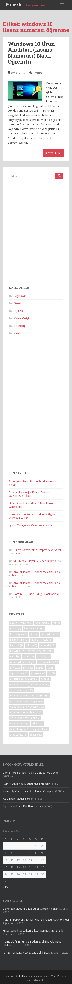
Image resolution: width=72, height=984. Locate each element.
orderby (43, 656)
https (47, 639)
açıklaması (43, 623)
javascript (47, 645)
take (45, 678)
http (35, 639)
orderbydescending (22, 662)
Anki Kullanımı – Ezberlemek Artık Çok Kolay (34, 573)
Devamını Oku (53, 152)
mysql (15, 656)
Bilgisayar (20, 296)
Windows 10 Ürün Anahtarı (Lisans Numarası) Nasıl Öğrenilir (31, 52)
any (13, 623)
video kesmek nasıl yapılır (25, 712)
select (15, 667)
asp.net (26, 623)
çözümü (36, 734)
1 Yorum (37, 73)
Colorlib (20, 976)
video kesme (18, 684)
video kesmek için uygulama (27, 706)
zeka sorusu (18, 734)
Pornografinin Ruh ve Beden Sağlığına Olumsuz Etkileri (32, 515)
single (28, 667)
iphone (31, 645)
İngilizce (19, 311)
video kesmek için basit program (29, 695)
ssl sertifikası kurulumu (24, 678)
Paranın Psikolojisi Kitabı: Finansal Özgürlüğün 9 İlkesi (29, 493)
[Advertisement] (36, 234)
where (37, 723)
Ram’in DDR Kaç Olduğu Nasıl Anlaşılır (36, 594)
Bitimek (25, 4)
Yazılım (18, 333)
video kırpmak (19, 723)
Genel (17, 303)
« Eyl (5, 887)
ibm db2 (16, 645)
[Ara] (59, 176)
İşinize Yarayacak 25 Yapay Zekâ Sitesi (32, 525)
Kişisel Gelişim (22, 318)
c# (57, 623)
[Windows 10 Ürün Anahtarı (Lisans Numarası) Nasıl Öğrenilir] (25, 91)
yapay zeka (40, 729)
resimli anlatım (48, 662)
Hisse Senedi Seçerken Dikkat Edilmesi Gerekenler (32, 504)
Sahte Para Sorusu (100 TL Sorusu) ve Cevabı (31, 772)
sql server (38, 673)
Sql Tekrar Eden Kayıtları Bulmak (23, 806)
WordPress (57, 976)
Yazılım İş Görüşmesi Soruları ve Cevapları (29, 791)
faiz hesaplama (34, 628)
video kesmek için (21, 690)
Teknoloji (19, 326)
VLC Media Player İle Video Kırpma (34, 561)
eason (17, 553)
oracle (28, 656)
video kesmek (40, 684)
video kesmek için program (26, 701)
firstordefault (50, 634)
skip (40, 667)
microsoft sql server (40, 651)
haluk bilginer (19, 639)
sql (50, 667)
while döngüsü (19, 729)
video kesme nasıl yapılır (25, 718)
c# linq (15, 628)
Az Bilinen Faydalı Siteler (18, 798)
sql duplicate (18, 673)
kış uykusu (17, 651)
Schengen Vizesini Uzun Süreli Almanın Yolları (32, 483)
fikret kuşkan (18, 634)
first (34, 634)
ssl (51, 673)
